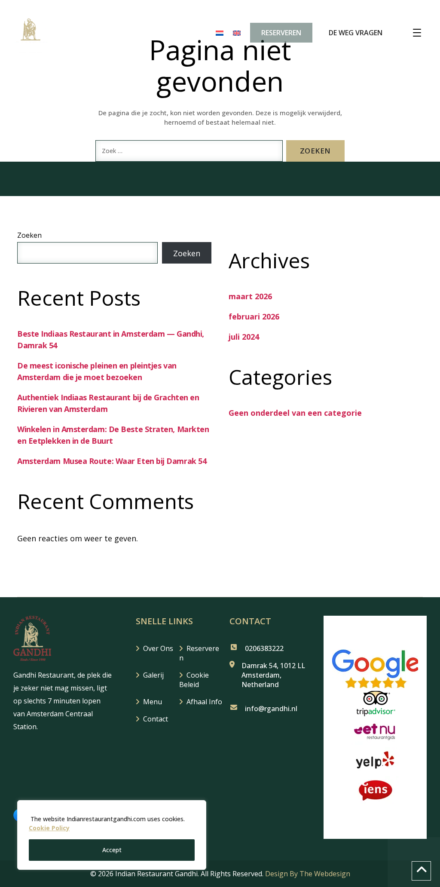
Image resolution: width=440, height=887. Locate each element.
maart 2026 (250, 296)
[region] (111, 835)
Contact (155, 719)
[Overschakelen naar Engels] (236, 32)
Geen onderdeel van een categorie (295, 413)
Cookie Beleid (194, 679)
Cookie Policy (49, 828)
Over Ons (158, 648)
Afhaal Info (204, 701)
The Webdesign (324, 873)
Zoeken (29, 235)
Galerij (153, 675)
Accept (112, 850)
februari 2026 (254, 316)
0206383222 (264, 648)
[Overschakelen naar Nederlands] (219, 32)
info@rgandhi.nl (271, 708)
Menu (152, 701)
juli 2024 (244, 336)
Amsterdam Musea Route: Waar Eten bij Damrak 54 (111, 461)
